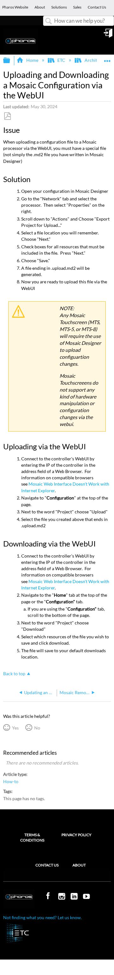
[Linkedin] (75, 897)
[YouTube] (87, 897)
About (79, 865)
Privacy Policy (76, 834)
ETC (61, 60)
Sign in (108, 35)
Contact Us (47, 865)
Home (32, 60)
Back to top (14, 673)
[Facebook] (49, 896)
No (37, 727)
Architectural (98, 60)
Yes (15, 727)
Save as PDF (7, 116)
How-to (10, 781)
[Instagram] (62, 897)
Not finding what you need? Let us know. (42, 917)
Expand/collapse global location (107, 58)
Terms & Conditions (32, 837)
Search (48, 21)
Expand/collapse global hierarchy (10, 60)
